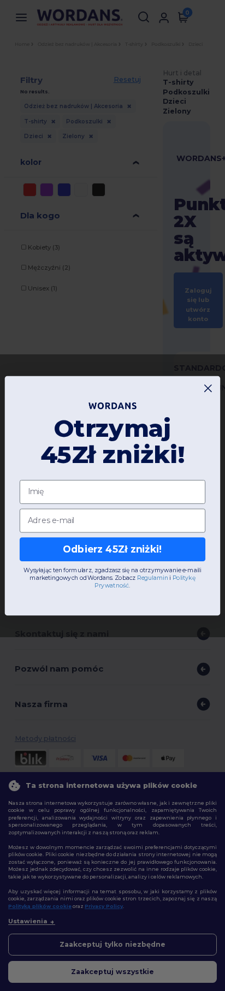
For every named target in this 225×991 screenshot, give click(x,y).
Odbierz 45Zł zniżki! (112, 549)
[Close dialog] (208, 387)
